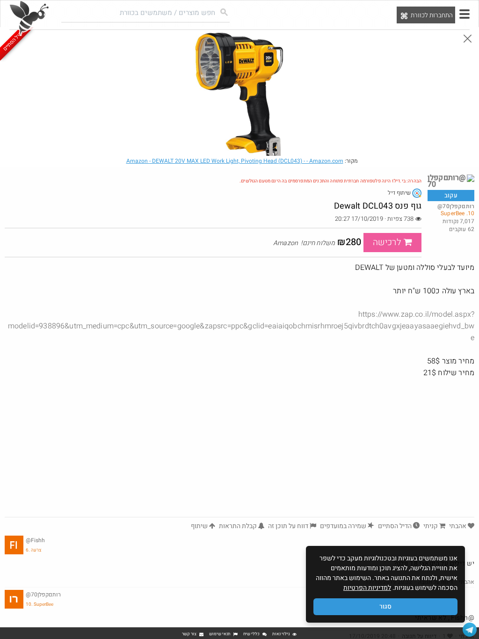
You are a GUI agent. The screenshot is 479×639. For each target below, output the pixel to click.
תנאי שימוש (220, 634)
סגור (385, 606)
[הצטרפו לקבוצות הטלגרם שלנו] (470, 630)
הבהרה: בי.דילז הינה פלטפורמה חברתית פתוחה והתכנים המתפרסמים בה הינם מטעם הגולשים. (330, 181)
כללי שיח (251, 634)
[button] (464, 14)
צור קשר (189, 634)
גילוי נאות (281, 634)
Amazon (234, 161)
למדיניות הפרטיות (367, 588)
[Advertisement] (239, 446)
